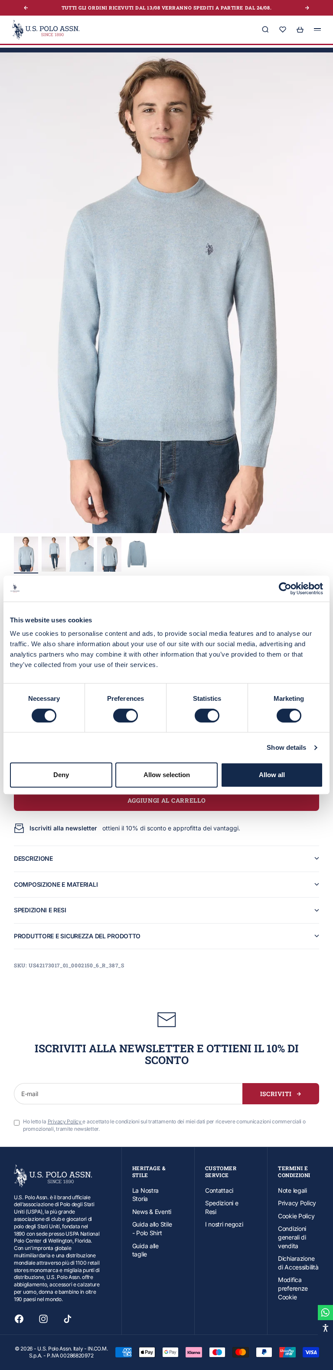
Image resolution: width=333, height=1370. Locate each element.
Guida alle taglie (145, 1250)
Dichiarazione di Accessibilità (298, 1263)
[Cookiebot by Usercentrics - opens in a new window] (285, 588)
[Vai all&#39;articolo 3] (81, 554)
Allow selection (167, 774)
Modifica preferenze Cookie (293, 1288)
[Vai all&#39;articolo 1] (26, 554)
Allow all (272, 774)
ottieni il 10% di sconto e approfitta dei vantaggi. (134, 828)
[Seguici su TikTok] (67, 1319)
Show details (286, 747)
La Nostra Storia (145, 1195)
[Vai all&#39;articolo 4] (109, 554)
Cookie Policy (296, 1216)
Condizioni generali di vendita (292, 1237)
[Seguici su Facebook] (19, 1319)
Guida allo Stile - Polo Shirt (152, 1228)
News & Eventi (151, 1211)
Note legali (292, 1190)
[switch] (125, 715)
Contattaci (219, 1190)
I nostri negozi (224, 1224)
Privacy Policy (297, 1203)
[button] (166, 293)
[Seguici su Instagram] (43, 1319)
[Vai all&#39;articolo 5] (137, 554)
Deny (61, 774)
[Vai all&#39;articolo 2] (54, 554)
